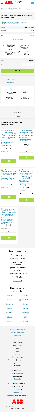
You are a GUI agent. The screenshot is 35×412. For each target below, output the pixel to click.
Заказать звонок (17, 262)
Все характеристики (18, 39)
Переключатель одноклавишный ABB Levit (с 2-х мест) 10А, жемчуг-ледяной (25, 140)
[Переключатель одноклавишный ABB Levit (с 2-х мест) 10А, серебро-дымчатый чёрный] (8, 212)
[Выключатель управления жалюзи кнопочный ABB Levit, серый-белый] (8, 172)
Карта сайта (17, 379)
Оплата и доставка (17, 342)
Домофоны (17, 335)
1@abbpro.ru (19, 373)
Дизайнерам (17, 365)
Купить (17, 71)
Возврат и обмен (18, 345)
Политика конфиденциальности (17, 360)
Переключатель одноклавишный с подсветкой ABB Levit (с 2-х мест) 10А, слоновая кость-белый (25, 183)
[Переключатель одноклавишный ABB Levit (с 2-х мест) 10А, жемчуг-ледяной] (26, 133)
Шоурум (17, 348)
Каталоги (17, 351)
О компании (17, 340)
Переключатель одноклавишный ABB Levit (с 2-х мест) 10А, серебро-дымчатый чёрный (7, 220)
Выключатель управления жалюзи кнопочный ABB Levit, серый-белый (8, 178)
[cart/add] (8, 161)
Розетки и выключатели (17, 329)
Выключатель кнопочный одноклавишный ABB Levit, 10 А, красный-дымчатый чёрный (8, 143)
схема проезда (17, 392)
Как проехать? (17, 281)
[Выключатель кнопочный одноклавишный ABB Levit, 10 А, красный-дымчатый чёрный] (8, 135)
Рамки (32, 35)
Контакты (17, 354)
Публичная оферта (17, 357)
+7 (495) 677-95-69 (17, 259)
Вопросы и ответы (17, 363)
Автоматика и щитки (17, 332)
